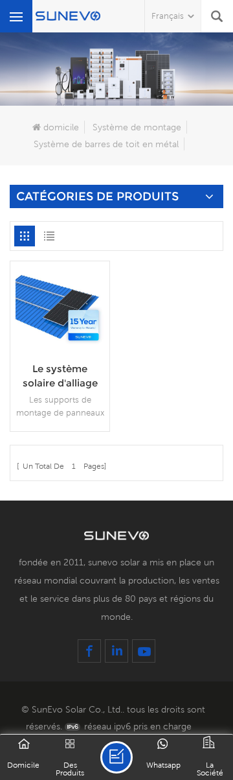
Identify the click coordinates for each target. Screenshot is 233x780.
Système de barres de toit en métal (106, 144)
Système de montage (137, 127)
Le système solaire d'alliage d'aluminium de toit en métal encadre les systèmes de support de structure (60, 376)
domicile (61, 127)
